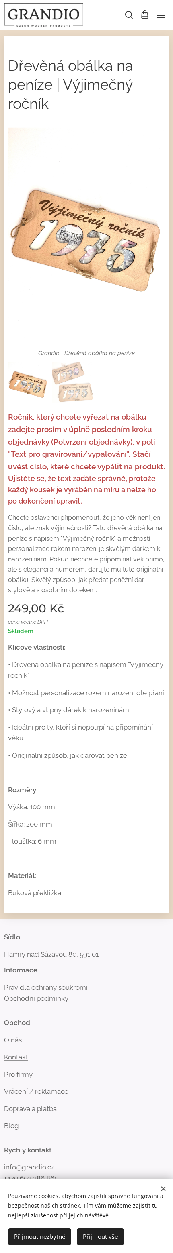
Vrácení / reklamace (36, 1091)
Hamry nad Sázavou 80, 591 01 (51, 954)
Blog (11, 1126)
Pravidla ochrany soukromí (46, 987)
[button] (128, 15)
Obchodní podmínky (36, 998)
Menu (161, 15)
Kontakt (16, 1057)
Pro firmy (18, 1074)
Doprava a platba (30, 1109)
